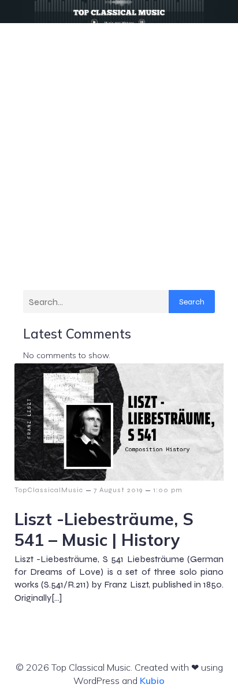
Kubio (152, 680)
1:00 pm (168, 490)
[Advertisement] (119, 148)
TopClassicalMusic (48, 490)
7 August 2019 (118, 490)
